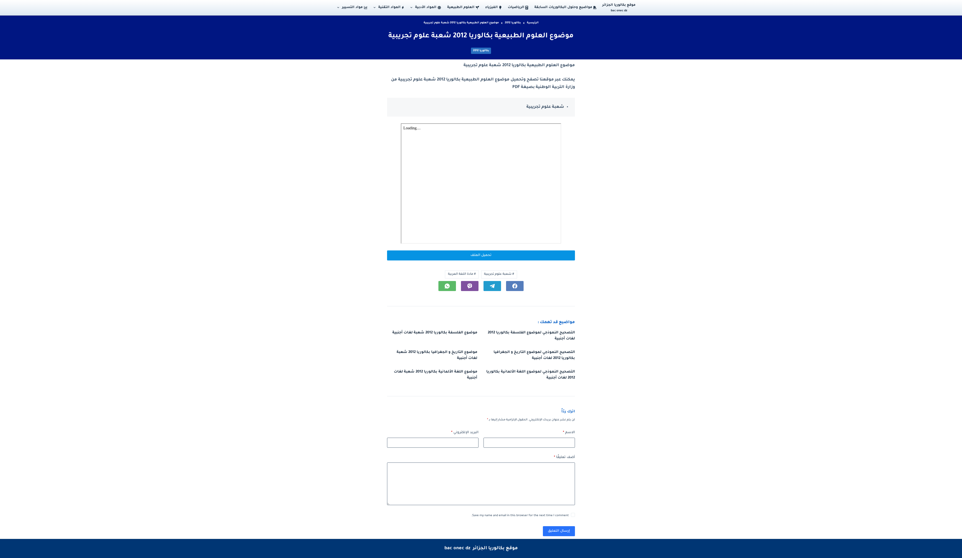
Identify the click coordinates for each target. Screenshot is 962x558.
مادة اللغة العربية (462, 274)
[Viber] (469, 286)
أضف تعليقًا (564, 457)
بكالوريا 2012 (481, 50)
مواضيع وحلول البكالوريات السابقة (563, 7)
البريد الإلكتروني (464, 432)
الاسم (569, 432)
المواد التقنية (389, 7)
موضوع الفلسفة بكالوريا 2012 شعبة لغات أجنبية (434, 333)
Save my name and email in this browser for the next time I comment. (520, 515)
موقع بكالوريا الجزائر (619, 5)
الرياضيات (516, 7)
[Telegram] (492, 286)
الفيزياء (491, 7)
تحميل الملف (481, 255)
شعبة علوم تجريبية (499, 274)
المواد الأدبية (425, 7)
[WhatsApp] (447, 286)
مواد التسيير (352, 7)
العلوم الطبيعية (460, 7)
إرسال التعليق (559, 531)
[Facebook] (515, 286)
